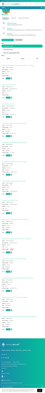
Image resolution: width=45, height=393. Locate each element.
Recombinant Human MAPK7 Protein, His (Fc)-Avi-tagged (15, 219)
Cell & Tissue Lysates (8, 49)
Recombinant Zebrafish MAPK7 (9, 84)
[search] (31, 4)
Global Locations (7, 380)
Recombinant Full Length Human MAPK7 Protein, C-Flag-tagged (16, 238)
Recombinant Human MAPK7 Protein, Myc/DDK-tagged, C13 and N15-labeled (19, 316)
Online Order (18, 350)
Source (22, 58)
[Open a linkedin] (6, 358)
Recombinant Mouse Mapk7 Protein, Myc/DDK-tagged (14, 258)
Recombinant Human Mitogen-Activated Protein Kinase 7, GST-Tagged (18, 65)
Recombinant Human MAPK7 (8, 104)
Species (8, 58)
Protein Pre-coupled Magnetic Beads (11, 52)
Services (8, 350)
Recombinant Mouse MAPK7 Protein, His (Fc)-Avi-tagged (14, 297)
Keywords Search (18, 4)
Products (3, 350)
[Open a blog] (8, 358)
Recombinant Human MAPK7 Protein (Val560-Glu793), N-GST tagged (17, 278)
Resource (13, 350)
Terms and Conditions (6, 362)
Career (29, 350)
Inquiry (7, 78)
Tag (37, 58)
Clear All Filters (18, 39)
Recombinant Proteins (8, 46)
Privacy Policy (32, 390)
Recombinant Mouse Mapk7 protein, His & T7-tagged (14, 181)
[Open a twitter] (3, 358)
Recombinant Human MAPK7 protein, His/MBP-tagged (14, 123)
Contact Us (24, 350)
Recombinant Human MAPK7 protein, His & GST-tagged (14, 161)
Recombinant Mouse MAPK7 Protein (10, 200)
